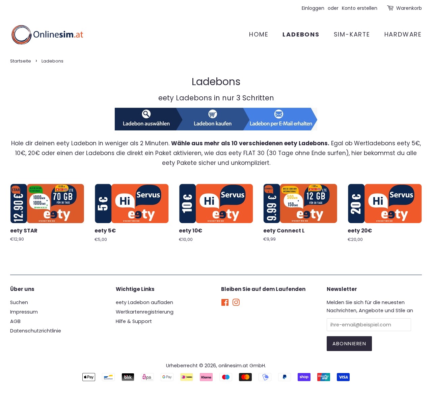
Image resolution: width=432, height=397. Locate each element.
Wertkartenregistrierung (144, 311)
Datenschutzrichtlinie (35, 330)
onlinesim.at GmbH (241, 365)
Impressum (24, 311)
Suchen (19, 302)
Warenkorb (409, 8)
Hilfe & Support (134, 321)
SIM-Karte (352, 34)
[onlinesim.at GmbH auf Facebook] (225, 303)
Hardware (403, 34)
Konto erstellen (359, 8)
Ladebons (300, 34)
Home (258, 34)
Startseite (20, 61)
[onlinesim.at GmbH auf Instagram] (236, 303)
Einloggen (313, 8)
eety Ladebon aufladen (144, 302)
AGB (15, 321)
